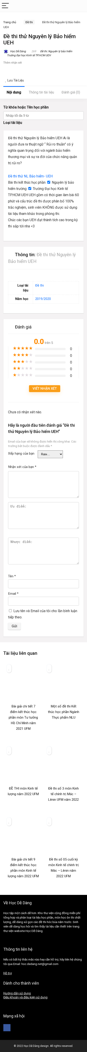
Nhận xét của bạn (22, 467)
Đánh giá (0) (71, 92)
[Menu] (5, 6)
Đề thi (29, 22)
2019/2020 (43, 299)
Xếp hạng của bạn (21, 453)
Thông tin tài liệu (41, 92)
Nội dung (14, 92)
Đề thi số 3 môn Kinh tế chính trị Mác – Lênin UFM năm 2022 (63, 794)
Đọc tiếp (23, 737)
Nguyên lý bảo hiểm (60, 51)
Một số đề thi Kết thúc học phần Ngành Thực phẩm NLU (63, 711)
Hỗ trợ (7, 973)
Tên (12, 576)
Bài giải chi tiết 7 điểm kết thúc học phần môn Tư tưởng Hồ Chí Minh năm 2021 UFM (23, 717)
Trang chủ (9, 22)
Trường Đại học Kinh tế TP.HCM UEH (29, 55)
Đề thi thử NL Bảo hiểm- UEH (30, 176)
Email (13, 594)
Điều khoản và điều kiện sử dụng (25, 997)
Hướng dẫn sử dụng (17, 993)
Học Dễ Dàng (17, 51)
